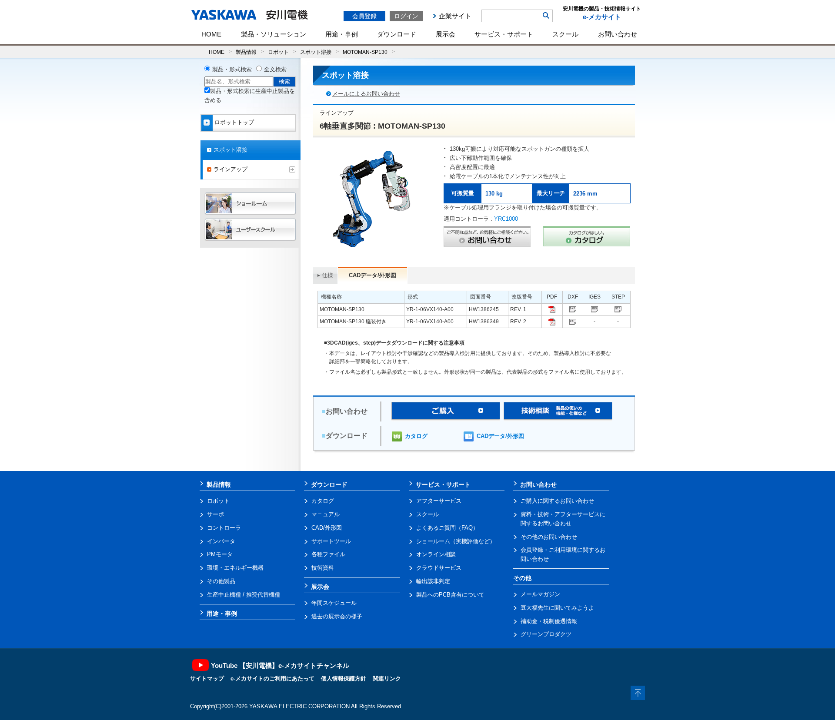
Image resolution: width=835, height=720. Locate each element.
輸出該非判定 (433, 581)
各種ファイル (328, 554)
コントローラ (224, 527)
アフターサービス (438, 501)
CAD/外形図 (326, 527)
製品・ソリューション (273, 34)
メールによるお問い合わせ (366, 93)
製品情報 (246, 52)
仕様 (327, 275)
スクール (565, 34)
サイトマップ (207, 678)
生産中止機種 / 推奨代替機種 (243, 594)
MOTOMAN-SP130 (365, 52)
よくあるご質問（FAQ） (447, 527)
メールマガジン (540, 594)
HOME (211, 34)
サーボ (215, 514)
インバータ (221, 541)
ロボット (278, 52)
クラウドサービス (438, 567)
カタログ (416, 436)
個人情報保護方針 (343, 678)
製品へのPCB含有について (450, 594)
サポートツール (331, 541)
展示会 (445, 34)
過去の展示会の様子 (336, 616)
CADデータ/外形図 (500, 436)
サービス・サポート (503, 34)
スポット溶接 (315, 52)
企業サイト (455, 16)
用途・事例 (341, 34)
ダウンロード (396, 34)
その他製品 (221, 581)
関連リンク (387, 678)
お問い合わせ (617, 34)
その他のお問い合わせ (549, 537)
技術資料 (322, 567)
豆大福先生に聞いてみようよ (557, 607)
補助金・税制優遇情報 (549, 621)
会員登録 (364, 16)
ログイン (406, 16)
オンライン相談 (436, 554)
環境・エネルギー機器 (235, 567)
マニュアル (325, 514)
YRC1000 (506, 219)
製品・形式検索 (232, 69)
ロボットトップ (234, 122)
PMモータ (220, 554)
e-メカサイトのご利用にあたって (272, 678)
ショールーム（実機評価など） (455, 541)
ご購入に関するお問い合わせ (557, 501)
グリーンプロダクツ (546, 634)
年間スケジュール (334, 603)
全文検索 (275, 69)
